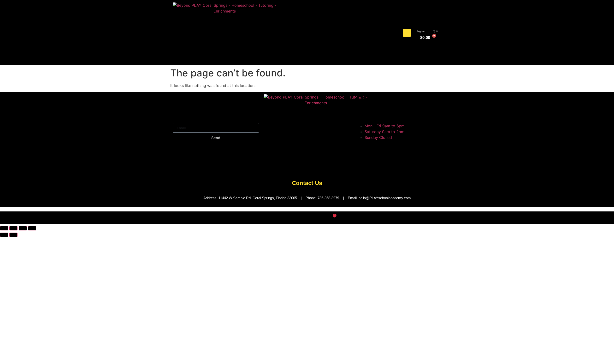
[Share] (23, 228)
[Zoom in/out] (4, 228)
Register (421, 31)
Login (434, 31)
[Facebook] (270, 166)
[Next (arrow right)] (13, 235)
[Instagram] (283, 166)
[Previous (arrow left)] (4, 235)
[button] (407, 33)
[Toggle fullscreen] (13, 228)
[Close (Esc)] (32, 228)
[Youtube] (296, 166)
